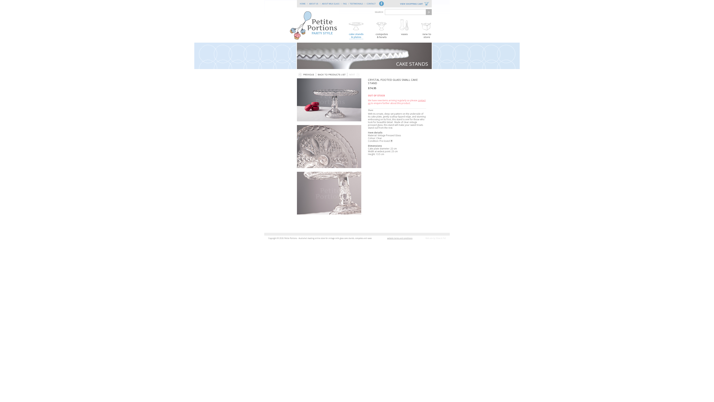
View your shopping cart (414, 3)
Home (302, 3)
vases (403, 29)
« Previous (306, 74)
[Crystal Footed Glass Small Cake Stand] (329, 99)
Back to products (331, 74)
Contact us (371, 3)
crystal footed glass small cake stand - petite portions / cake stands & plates (302, 22)
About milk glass (330, 3)
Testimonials (357, 3)
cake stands (356, 29)
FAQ (344, 3)
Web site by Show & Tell (435, 238)
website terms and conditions (399, 238)
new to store (426, 29)
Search (429, 12)
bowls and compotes (382, 29)
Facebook (381, 3)
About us (313, 3)
